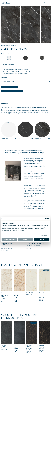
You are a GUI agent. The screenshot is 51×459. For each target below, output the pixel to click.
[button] (9, 87)
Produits (7, 45)
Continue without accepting (9, 239)
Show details (44, 235)
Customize (24, 239)
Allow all (42, 239)
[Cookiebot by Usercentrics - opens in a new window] (43, 219)
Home (2, 45)
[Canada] (14, 3)
